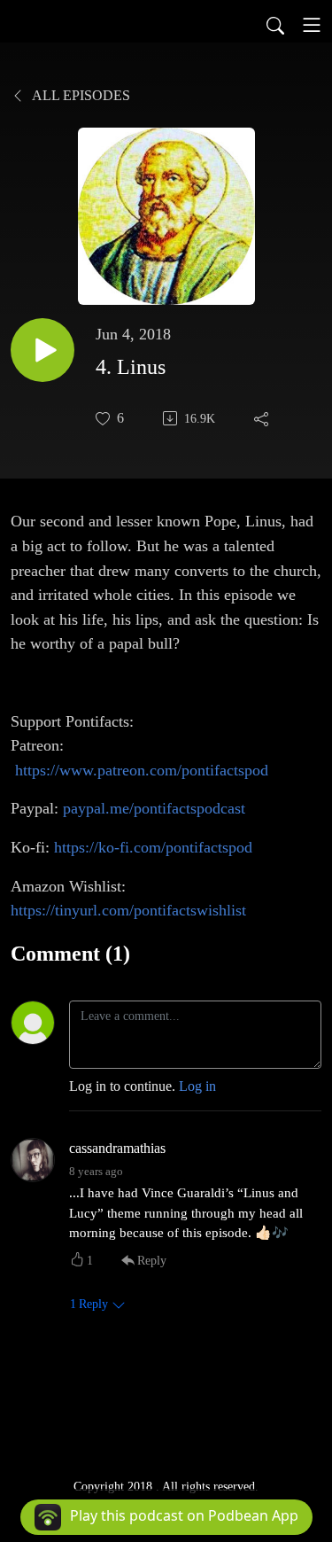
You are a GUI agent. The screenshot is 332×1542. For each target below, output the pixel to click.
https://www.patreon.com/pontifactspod (141, 770)
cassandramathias (117, 1148)
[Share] (263, 418)
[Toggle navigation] (311, 25)
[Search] (275, 25)
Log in (197, 1086)
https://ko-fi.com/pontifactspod (153, 847)
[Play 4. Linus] (42, 350)
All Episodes (79, 95)
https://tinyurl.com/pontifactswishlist (128, 910)
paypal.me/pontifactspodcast (154, 808)
